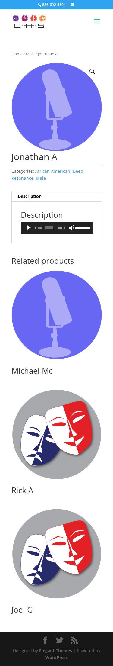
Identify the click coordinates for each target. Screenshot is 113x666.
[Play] (29, 228)
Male (30, 53)
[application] (57, 228)
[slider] (82, 227)
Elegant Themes (55, 650)
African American (52, 171)
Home (17, 53)
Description (30, 196)
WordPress (56, 657)
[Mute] (72, 228)
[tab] (56, 196)
